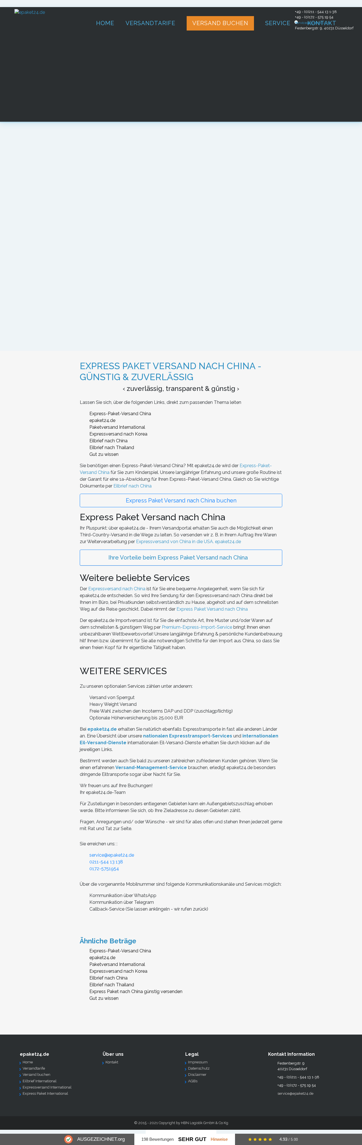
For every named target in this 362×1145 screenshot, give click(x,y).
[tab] (181, 557)
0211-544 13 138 (106, 862)
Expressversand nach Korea (118, 434)
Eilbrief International (40, 1081)
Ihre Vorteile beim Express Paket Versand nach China (178, 557)
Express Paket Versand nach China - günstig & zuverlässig (170, 371)
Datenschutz (199, 1068)
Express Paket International (45, 1093)
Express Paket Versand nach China (212, 609)
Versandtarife (34, 1068)
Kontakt (111, 1062)
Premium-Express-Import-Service (197, 627)
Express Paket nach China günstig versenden (135, 991)
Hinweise (219, 1139)
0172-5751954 (104, 868)
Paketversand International (117, 427)
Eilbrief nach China (108, 440)
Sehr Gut (192, 1139)
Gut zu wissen (103, 454)
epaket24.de (102, 420)
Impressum (198, 1062)
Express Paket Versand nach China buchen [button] (181, 500)
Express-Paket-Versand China (120, 413)
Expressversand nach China (116, 588)
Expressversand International (47, 1087)
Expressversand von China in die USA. (175, 541)
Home (28, 1062)
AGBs (192, 1081)
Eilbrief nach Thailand (111, 447)
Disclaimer (197, 1074)
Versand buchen (36, 1074)
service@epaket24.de (313, 23)
